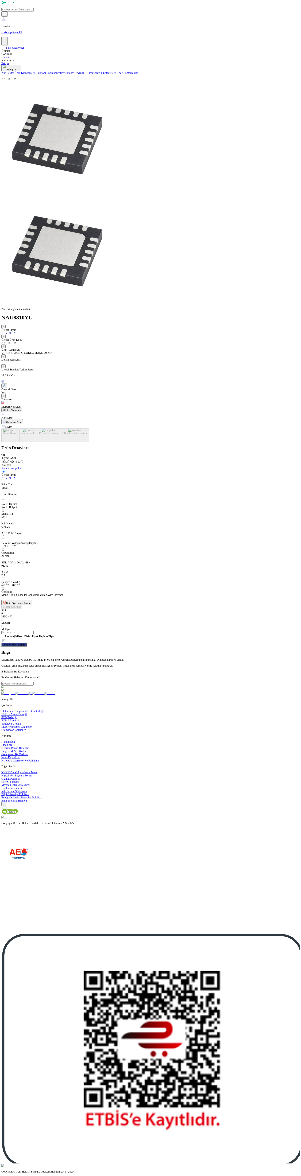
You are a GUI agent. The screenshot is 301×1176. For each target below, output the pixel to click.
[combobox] (3, 804)
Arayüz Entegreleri (105, 72)
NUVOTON (8, 477)
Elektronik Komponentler (50, 72)
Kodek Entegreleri (127, 72)
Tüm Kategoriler (15, 47)
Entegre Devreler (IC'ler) (79, 72)
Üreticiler (6, 57)
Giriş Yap (6, 32)
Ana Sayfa (8, 72)
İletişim (5, 63)
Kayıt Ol (17, 32)
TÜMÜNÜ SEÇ (10, 461)
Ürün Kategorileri (25, 72)
